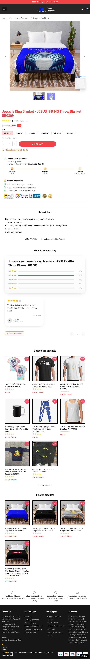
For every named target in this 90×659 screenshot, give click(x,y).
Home (4, 18)
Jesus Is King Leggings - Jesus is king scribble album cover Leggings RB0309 (44, 429)
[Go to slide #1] (39, 96)
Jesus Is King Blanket (41, 18)
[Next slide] (84, 55)
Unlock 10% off (5, 648)
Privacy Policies (30, 623)
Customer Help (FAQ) (54, 632)
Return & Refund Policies (56, 626)
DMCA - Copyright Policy (33, 626)
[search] (82, 9)
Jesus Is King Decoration (19, 18)
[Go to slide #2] (51, 96)
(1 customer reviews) (19, 121)
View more (45, 485)
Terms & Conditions (32, 620)
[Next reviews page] (83, 334)
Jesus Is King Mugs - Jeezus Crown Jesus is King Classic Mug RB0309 (17, 429)
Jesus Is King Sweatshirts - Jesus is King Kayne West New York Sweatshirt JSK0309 (17, 471)
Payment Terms (52, 623)
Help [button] (85, 656)
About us (28, 616)
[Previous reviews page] (72, 334)
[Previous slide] (5, 55)
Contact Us (51, 629)
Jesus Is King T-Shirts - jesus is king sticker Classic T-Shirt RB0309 (71, 386)
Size (3, 129)
